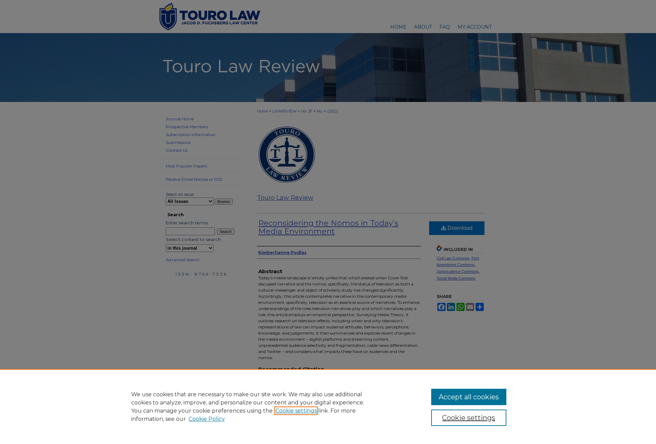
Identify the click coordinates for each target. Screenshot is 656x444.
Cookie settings (296, 411)
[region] (328, 406)
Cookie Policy (207, 419)
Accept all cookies (469, 397)
